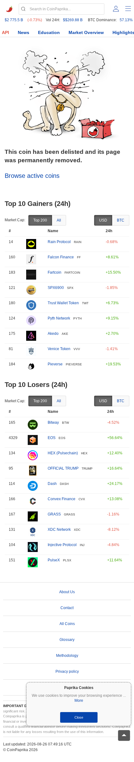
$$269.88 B (73, 20)
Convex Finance (61, 499)
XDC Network (59, 529)
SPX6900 (56, 288)
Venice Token (59, 349)
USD (103, 220)
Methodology (67, 655)
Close (78, 717)
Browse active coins (32, 175)
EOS (51, 438)
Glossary (67, 639)
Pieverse (55, 364)
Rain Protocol (59, 242)
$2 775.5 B (14, 20)
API (5, 32)
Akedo (53, 333)
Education (49, 32)
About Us (67, 592)
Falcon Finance (61, 257)
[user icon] (116, 8)
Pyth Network (59, 318)
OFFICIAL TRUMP (63, 468)
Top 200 (40, 220)
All (59, 220)
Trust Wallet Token (63, 303)
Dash (52, 483)
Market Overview (86, 32)
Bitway (53, 422)
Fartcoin (54, 272)
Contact (67, 608)
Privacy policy (67, 671)
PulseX (54, 560)
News (23, 32)
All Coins (67, 624)
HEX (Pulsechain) (63, 453)
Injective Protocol (62, 545)
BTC (120, 220)
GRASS (54, 514)
